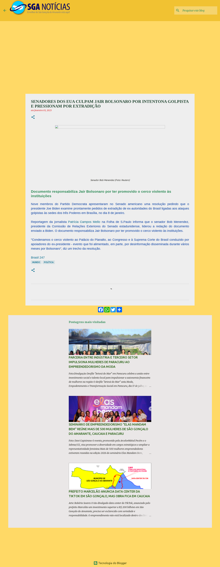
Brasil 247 (38, 257)
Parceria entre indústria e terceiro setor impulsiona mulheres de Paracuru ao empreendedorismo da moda (103, 362)
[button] (33, 117)
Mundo (36, 262)
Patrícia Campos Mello (85, 222)
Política (48, 262)
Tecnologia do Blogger (112, 563)
